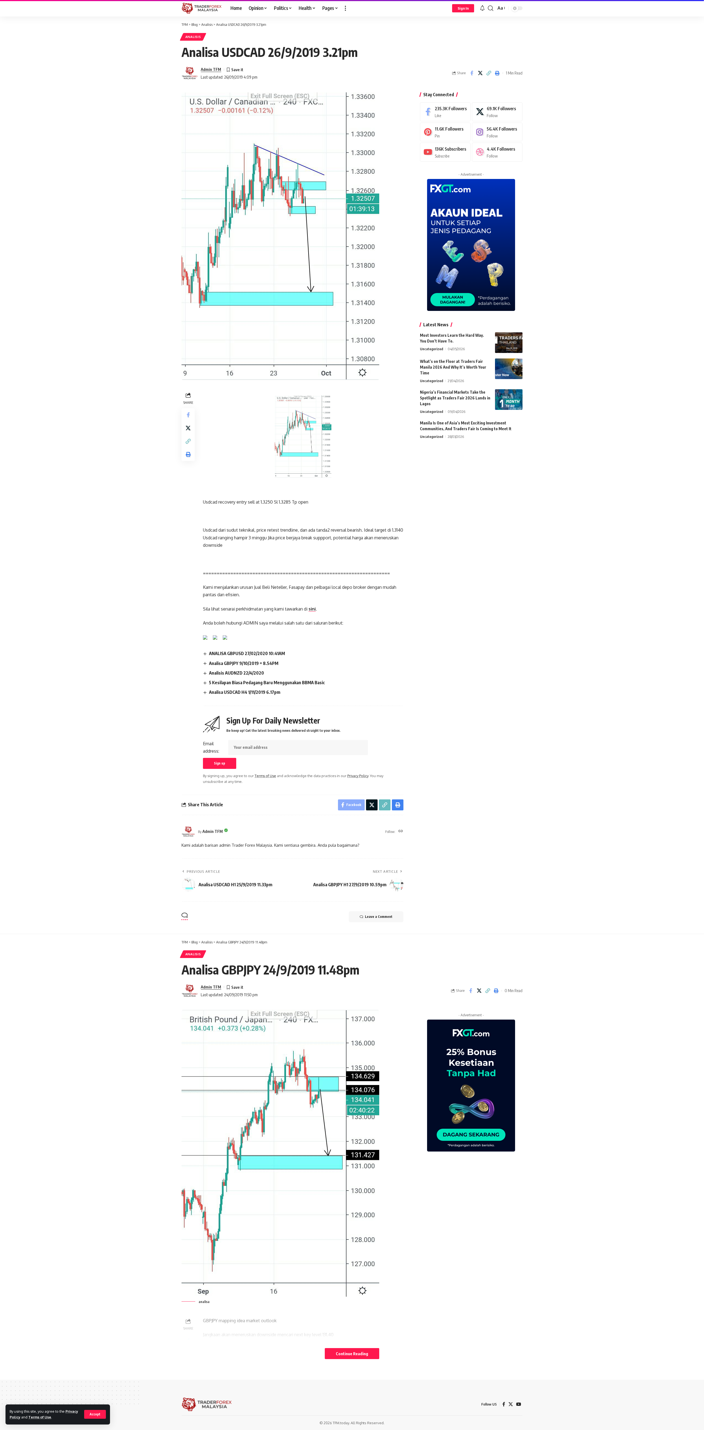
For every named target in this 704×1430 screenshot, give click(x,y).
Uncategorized (431, 349)
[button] (95, 1414)
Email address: (211, 747)
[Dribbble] (497, 152)
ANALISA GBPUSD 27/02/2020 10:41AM (247, 653)
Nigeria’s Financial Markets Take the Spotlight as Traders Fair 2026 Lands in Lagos (455, 398)
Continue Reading (352, 1353)
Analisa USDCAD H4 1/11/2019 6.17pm (244, 692)
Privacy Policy (357, 776)
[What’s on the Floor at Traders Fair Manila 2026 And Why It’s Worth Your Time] (508, 368)
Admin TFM (211, 69)
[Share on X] (480, 73)
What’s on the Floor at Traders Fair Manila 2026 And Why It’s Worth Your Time (453, 367)
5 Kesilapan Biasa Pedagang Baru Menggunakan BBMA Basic (267, 682)
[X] (497, 111)
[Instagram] (497, 132)
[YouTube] (518, 1404)
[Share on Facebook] (471, 73)
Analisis (193, 37)
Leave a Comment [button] (378, 917)
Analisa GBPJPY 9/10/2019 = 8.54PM (243, 663)
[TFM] (202, 8)
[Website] (400, 831)
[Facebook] (445, 111)
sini (312, 609)
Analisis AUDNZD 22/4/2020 (236, 673)
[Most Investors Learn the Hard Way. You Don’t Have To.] (508, 342)
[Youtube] (445, 152)
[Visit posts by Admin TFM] (190, 73)
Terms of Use (39, 1417)
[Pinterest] (445, 132)
